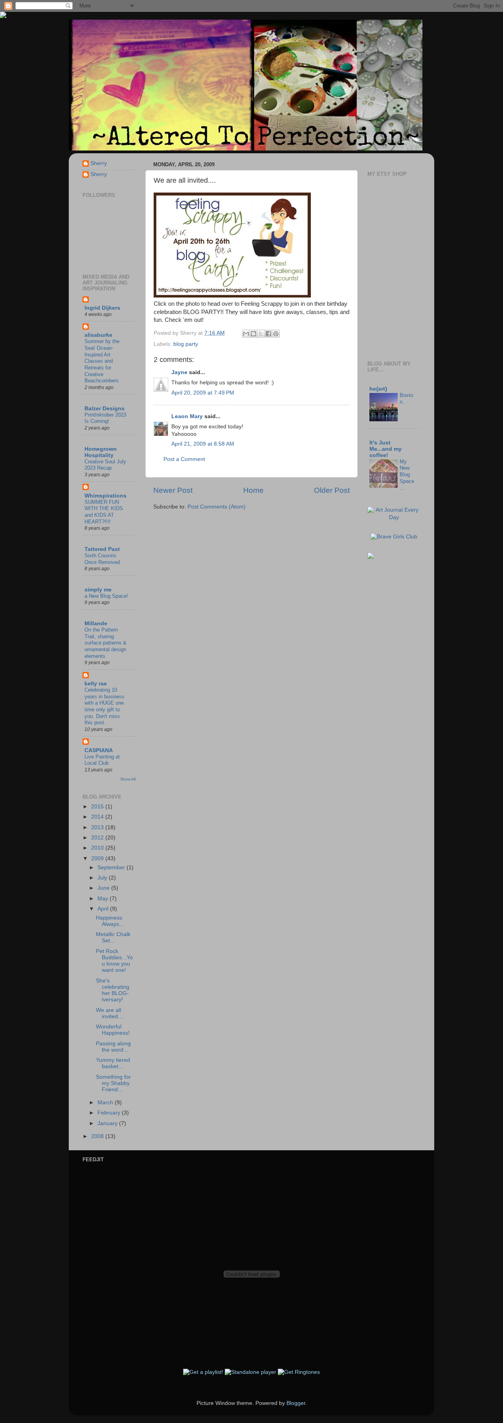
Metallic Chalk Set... (113, 937)
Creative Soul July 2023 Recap (105, 465)
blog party (185, 344)
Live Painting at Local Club (102, 760)
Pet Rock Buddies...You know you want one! (114, 960)
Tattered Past (102, 549)
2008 (98, 1136)
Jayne (179, 372)
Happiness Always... (110, 921)
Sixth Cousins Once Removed (102, 559)
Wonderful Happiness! (113, 1030)
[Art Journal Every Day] (393, 517)
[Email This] (246, 334)
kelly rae (95, 684)
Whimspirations (105, 496)
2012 (98, 838)
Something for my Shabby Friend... (113, 1083)
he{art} (378, 389)
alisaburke (98, 335)
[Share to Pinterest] (276, 334)
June (104, 888)
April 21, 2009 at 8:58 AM (202, 444)
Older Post (332, 490)
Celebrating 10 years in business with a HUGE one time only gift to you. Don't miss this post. (104, 706)
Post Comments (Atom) (216, 507)
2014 (98, 817)
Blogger (295, 1403)
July (103, 878)
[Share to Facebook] (268, 334)
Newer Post (173, 490)
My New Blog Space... (407, 475)
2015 (98, 807)
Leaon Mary (187, 416)
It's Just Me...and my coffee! (385, 449)
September (112, 867)
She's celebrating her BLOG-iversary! (112, 990)
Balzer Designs (104, 408)
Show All (128, 779)
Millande (95, 623)
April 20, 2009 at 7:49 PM (202, 393)
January (108, 1123)
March (106, 1102)
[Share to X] (261, 334)
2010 (98, 848)
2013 (98, 827)
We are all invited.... (110, 1013)
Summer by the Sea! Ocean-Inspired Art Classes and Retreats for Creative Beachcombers (101, 361)
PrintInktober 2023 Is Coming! (105, 418)
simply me (98, 590)
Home (253, 490)
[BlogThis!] (253, 334)
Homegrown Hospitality (100, 452)
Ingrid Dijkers (102, 308)
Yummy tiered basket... (113, 1063)
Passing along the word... (113, 1047)
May (103, 899)
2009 (98, 858)
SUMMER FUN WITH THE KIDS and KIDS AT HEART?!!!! (103, 512)
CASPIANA (98, 750)
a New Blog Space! (106, 596)
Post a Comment (184, 459)
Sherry (98, 163)
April (103, 909)
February (109, 1113)
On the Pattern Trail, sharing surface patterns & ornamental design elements (105, 643)
